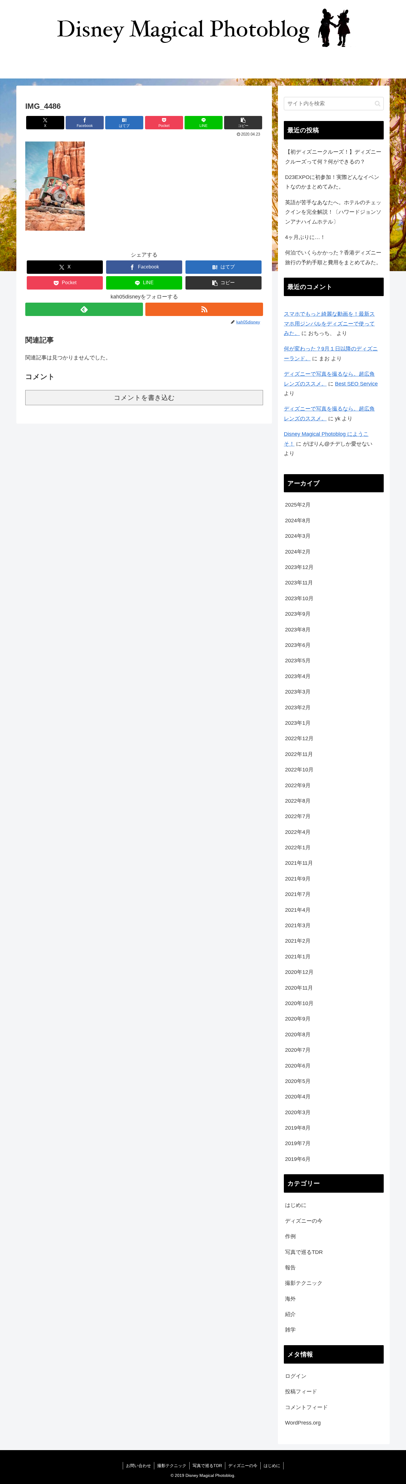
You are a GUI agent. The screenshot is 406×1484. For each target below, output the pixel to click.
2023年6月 (298, 645)
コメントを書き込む (144, 397)
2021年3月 (298, 925)
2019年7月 (298, 1143)
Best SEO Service (356, 384)
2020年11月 (299, 988)
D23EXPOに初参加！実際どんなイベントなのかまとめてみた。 (332, 182)
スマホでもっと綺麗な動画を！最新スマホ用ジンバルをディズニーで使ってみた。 (329, 323)
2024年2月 (298, 552)
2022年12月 (299, 738)
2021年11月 (299, 863)
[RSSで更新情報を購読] (204, 309)
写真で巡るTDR (304, 1252)
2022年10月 (299, 770)
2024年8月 (298, 521)
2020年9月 (298, 1019)
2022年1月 (298, 848)
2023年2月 (298, 707)
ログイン (295, 1376)
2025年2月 (298, 505)
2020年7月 (298, 1050)
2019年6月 (298, 1159)
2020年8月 (298, 1034)
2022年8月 (298, 801)
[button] (243, 122)
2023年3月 (298, 692)
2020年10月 (299, 1003)
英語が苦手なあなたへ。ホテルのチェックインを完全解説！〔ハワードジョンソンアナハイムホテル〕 (333, 212)
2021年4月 (298, 910)
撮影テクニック (303, 1283)
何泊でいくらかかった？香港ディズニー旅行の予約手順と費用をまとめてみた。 (333, 257)
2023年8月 (298, 630)
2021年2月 (298, 941)
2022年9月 (298, 785)
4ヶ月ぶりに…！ (305, 237)
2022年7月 (298, 816)
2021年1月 (298, 957)
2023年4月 (298, 676)
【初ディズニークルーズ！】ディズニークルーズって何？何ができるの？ (333, 156)
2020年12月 (299, 972)
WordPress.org (303, 1423)
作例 (290, 1236)
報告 (290, 1268)
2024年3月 (298, 536)
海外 (290, 1299)
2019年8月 (298, 1128)
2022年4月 (298, 832)
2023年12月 (299, 567)
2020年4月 (298, 1097)
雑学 (290, 1330)
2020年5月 (298, 1081)
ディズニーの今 (303, 1221)
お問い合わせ (138, 1465)
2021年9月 (298, 879)
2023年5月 (298, 661)
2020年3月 (298, 1112)
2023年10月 (299, 598)
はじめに (295, 1205)
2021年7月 (298, 894)
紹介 (290, 1314)
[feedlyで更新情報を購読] (84, 309)
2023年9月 (298, 614)
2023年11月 (299, 583)
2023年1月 (298, 723)
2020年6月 (298, 1066)
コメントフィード (306, 1407)
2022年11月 (299, 754)
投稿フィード (301, 1392)
